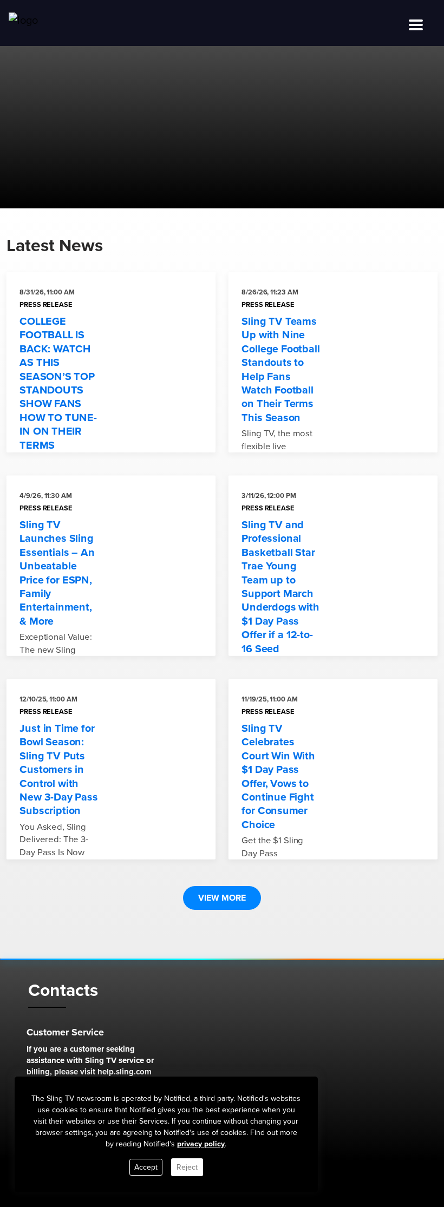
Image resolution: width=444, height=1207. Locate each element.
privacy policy (201, 1144)
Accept (146, 1167)
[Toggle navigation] (415, 25)
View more (222, 898)
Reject (187, 1167)
